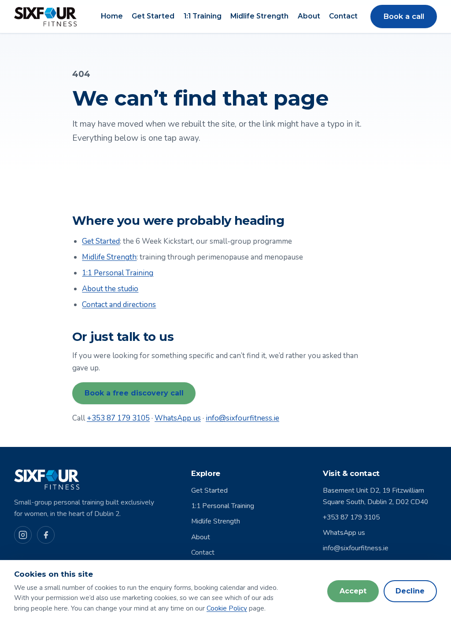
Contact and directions (119, 305)
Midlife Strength (259, 16)
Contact (343, 16)
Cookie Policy (227, 608)
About (309, 16)
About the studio (110, 289)
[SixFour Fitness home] (45, 16)
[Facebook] (46, 535)
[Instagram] (23, 535)
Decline (410, 591)
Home (112, 16)
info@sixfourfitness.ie (242, 418)
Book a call (403, 16)
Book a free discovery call (134, 393)
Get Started (153, 16)
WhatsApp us (178, 418)
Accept (353, 591)
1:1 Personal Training (117, 273)
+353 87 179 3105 (118, 418)
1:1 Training (203, 16)
